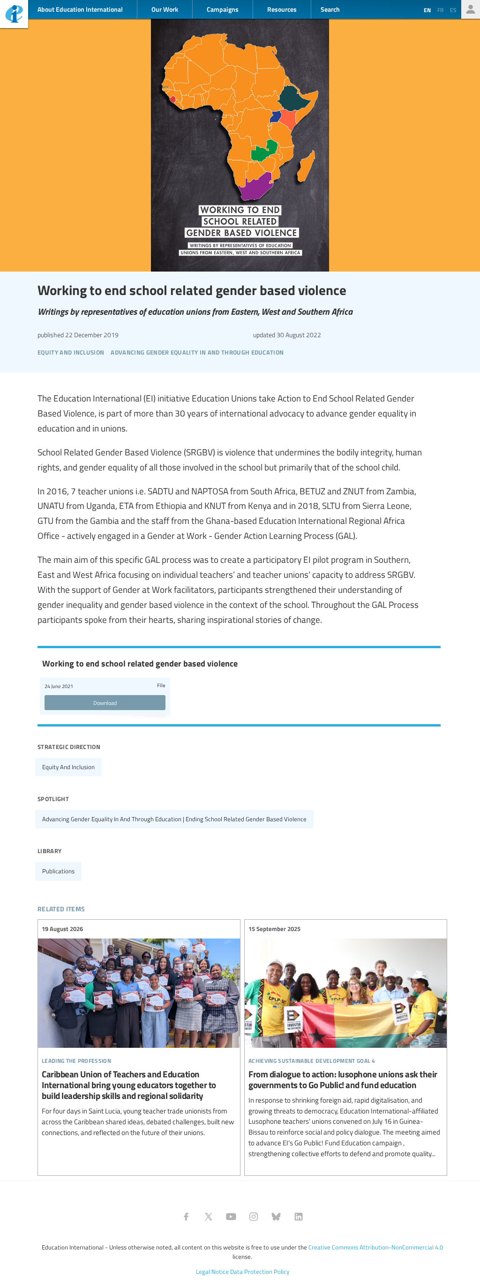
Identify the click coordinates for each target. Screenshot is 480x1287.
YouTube (231, 1216)
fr (440, 10)
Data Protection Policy (259, 1271)
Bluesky (276, 1216)
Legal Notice (212, 1271)
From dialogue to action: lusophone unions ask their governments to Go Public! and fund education (346, 1042)
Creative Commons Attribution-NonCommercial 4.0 (375, 1247)
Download (105, 702)
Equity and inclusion (68, 767)
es (453, 10)
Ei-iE (14, 15)
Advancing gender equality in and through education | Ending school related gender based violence (174, 819)
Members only (470, 9)
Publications (58, 871)
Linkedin (298, 1216)
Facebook (186, 1216)
